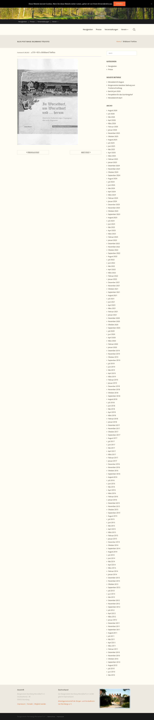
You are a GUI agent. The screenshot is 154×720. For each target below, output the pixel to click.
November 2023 (114, 208)
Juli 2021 (111, 299)
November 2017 (114, 428)
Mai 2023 (111, 227)
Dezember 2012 (114, 600)
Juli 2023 (111, 221)
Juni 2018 (111, 406)
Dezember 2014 (114, 542)
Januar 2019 (112, 383)
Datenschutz (51, 716)
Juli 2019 (111, 363)
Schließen (119, 4)
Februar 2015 (113, 535)
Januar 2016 (112, 500)
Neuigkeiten (22, 22)
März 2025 (112, 156)
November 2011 (114, 626)
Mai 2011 (111, 639)
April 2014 (112, 565)
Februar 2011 (113, 649)
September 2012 (114, 607)
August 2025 (112, 140)
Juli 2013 (111, 591)
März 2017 (112, 454)
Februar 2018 (113, 419)
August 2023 (112, 217)
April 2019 (112, 373)
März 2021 (112, 308)
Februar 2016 (113, 496)
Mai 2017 (111, 448)
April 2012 (112, 613)
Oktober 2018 (113, 393)
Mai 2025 (111, 149)
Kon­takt (30, 704)
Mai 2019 (111, 370)
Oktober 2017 (113, 432)
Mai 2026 (111, 117)
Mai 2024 (111, 188)
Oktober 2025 (113, 136)
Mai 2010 (111, 675)
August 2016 (112, 477)
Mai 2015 (111, 526)
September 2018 (114, 396)
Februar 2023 (113, 237)
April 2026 (112, 120)
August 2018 (112, 399)
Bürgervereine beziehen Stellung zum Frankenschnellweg (121, 86)
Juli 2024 (111, 182)
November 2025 (114, 133)
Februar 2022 (113, 276)
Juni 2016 (111, 484)
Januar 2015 (112, 539)
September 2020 (114, 328)
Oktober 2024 (113, 172)
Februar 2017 (113, 458)
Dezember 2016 (114, 464)
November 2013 (114, 581)
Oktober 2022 (113, 250)
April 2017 (112, 451)
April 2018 (112, 412)
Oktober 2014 (113, 545)
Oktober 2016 (113, 471)
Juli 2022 (111, 260)
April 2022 (112, 269)
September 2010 (114, 662)
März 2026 (112, 123)
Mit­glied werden (40, 704)
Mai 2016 (111, 487)
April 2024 (112, 191)
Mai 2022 (111, 266)
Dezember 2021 (114, 282)
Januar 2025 (112, 162)
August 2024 (112, 179)
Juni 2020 (111, 334)
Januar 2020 (112, 347)
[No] (151, 4)
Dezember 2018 (114, 386)
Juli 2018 (111, 402)
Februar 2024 (113, 198)
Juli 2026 (111, 114)
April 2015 (112, 529)
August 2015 (112, 516)
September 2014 (114, 548)
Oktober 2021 (113, 289)
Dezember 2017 (114, 425)
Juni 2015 (111, 522)
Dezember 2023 (114, 204)
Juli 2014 (111, 555)
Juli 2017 (111, 441)
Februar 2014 (113, 571)
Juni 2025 (111, 146)
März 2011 (112, 646)
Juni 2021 (111, 302)
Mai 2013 (111, 597)
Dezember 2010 (114, 652)
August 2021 (112, 295)
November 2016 (114, 467)
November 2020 (114, 321)
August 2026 (112, 110)
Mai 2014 (111, 561)
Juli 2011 (111, 636)
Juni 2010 (111, 672)
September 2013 (114, 587)
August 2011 (112, 633)
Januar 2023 (112, 240)
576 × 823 (36, 52)
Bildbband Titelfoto (48, 52)
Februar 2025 (113, 159)
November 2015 (114, 506)
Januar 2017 (112, 461)
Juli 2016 (111, 480)
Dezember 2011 (114, 623)
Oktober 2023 (113, 211)
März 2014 (112, 568)
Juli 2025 (111, 143)
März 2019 (112, 376)
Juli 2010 (111, 668)
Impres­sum (21, 704)
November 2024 (114, 169)
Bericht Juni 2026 (114, 91)
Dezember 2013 (114, 578)
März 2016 (112, 493)
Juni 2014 (111, 558)
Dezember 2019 (114, 350)
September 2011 (114, 630)
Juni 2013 (111, 594)
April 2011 (112, 643)
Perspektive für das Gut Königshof (120, 94)
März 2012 (112, 617)
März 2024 (112, 195)
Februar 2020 (113, 344)
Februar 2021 (113, 312)
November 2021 (114, 286)
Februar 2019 (113, 380)
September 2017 (114, 435)
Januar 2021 (112, 315)
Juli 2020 (111, 331)
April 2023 (112, 230)
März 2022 (112, 273)
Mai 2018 (111, 409)
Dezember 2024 (114, 166)
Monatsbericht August (116, 82)
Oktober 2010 (113, 659)
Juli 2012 (111, 610)
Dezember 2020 (114, 318)
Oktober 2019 (113, 357)
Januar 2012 (112, 620)
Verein (54, 22)
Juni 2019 (111, 367)
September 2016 (114, 474)
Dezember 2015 (114, 503)
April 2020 (112, 338)
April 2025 (112, 153)
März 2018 (112, 415)
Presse (32, 22)
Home (118, 41)
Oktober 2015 (113, 509)
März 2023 (112, 234)
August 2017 (112, 438)
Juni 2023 (111, 224)
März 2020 (112, 341)
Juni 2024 (111, 185)
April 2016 (112, 490)
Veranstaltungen (43, 22)
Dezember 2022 (114, 243)
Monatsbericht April (115, 98)
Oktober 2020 (113, 325)
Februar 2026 (113, 127)
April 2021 (112, 305)
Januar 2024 (112, 201)
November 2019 (114, 354)
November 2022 (114, 247)
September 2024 (114, 175)
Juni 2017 (111, 445)
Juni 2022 (111, 263)
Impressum (60, 716)
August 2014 (112, 552)
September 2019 (114, 360)
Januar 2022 (112, 279)
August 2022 (112, 256)
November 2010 (114, 655)
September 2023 (114, 214)
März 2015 (112, 532)
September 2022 (114, 253)
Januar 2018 (112, 422)
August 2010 (112, 665)
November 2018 (114, 389)
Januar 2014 (112, 574)
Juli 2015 (111, 519)
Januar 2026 (112, 130)
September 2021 (114, 292)
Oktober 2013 (113, 584)
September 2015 (114, 513)
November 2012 (114, 604)
